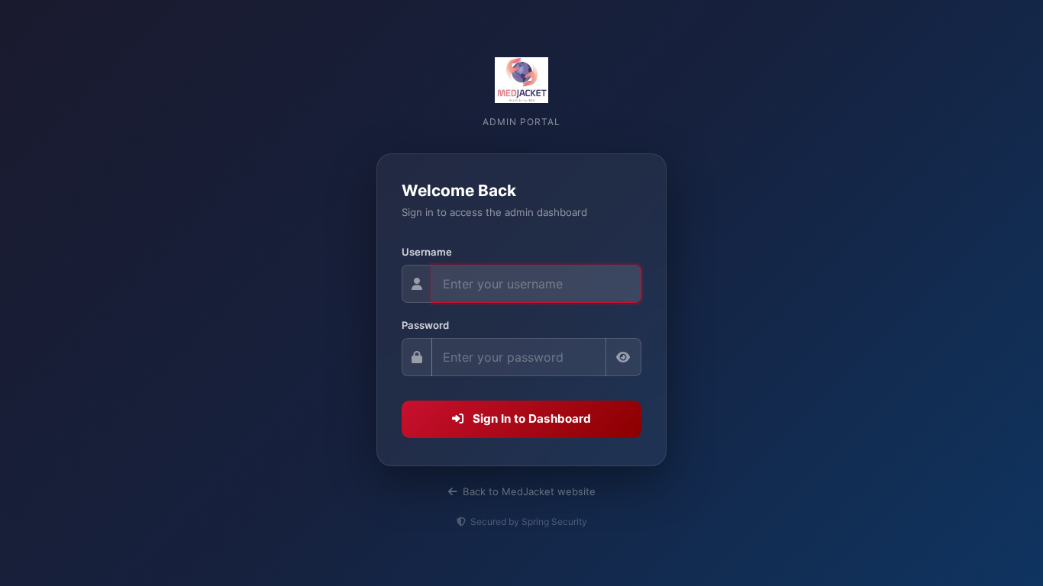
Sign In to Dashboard (530, 418)
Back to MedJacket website (528, 491)
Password (425, 325)
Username (427, 252)
